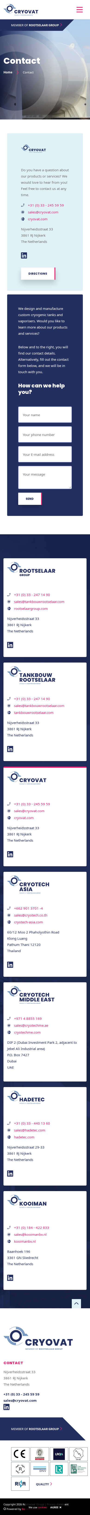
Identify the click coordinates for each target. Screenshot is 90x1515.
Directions (37, 274)
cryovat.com (38, 219)
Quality (43, 1484)
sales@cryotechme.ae (31, 1025)
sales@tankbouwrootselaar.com (39, 601)
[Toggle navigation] (80, 10)
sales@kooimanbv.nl (30, 1234)
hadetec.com (24, 1137)
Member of (35, 25)
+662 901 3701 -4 (28, 908)
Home (7, 72)
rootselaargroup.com (31, 608)
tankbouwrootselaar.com (34, 712)
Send (30, 499)
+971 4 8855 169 (28, 1018)
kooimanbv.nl (25, 1241)
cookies (42, 1507)
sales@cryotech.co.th (30, 915)
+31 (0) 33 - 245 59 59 (46, 205)
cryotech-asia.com (28, 922)
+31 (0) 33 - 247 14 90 (32, 594)
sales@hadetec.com (29, 1130)
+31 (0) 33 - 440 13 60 (32, 1123)
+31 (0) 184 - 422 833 (31, 1227)
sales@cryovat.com (43, 212)
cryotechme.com (27, 1032)
